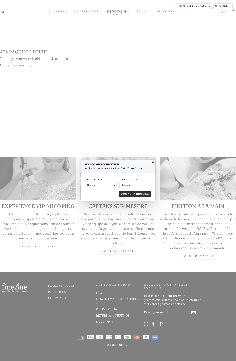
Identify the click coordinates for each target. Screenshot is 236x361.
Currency (94, 179)
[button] (195, 6)
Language (128, 179)
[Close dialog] (153, 162)
